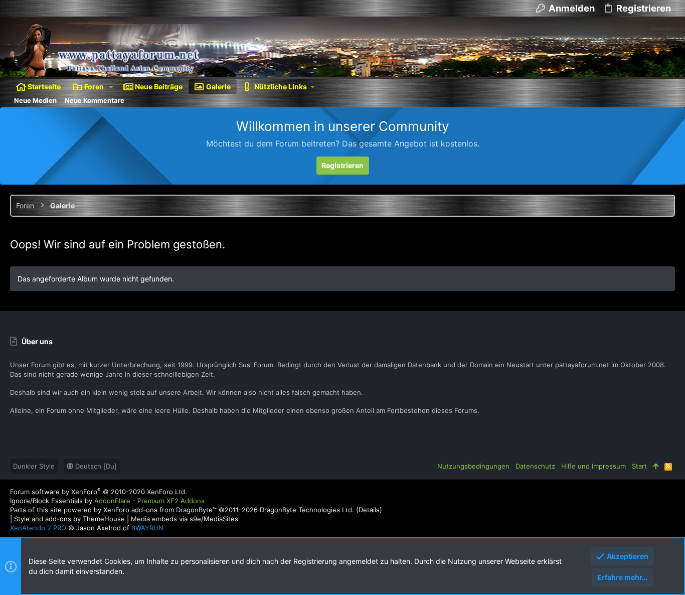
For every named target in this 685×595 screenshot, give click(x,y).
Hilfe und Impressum (593, 466)
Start (639, 466)
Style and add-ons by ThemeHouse (69, 519)
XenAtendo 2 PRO (38, 528)
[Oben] (655, 466)
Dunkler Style (34, 466)
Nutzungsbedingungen (473, 466)
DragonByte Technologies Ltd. (307, 510)
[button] (111, 86)
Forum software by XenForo (98, 492)
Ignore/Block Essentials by (107, 501)
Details (369, 510)
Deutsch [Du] (95, 466)
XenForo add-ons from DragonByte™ (160, 510)
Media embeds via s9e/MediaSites (184, 519)
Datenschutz (535, 466)
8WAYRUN (147, 528)
